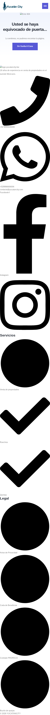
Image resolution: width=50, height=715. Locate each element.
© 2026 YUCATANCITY (10, 713)
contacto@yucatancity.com (11, 190)
